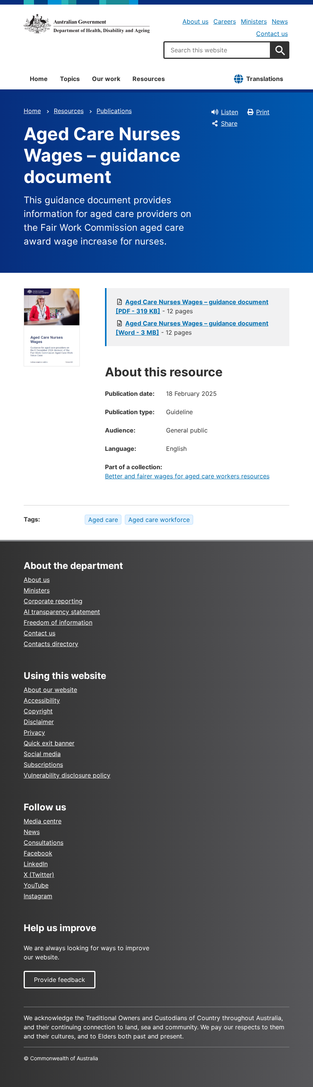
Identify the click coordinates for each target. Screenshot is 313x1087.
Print (262, 112)
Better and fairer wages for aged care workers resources (187, 476)
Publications (114, 111)
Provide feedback (59, 979)
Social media (42, 754)
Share (229, 123)
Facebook (38, 853)
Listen (229, 112)
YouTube (36, 885)
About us (195, 21)
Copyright (38, 711)
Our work (106, 79)
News (280, 21)
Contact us (272, 33)
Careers (224, 21)
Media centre (42, 821)
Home (39, 79)
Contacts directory (51, 644)
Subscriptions (43, 764)
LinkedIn (36, 864)
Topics (70, 79)
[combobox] (217, 50)
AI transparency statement (62, 612)
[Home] (87, 24)
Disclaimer (39, 722)
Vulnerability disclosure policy (67, 775)
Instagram (38, 896)
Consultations (43, 842)
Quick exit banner (49, 743)
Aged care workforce (159, 519)
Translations (264, 79)
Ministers (254, 21)
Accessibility (42, 700)
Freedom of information (58, 622)
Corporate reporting (53, 601)
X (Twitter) (39, 874)
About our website (50, 689)
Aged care (103, 519)
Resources (148, 79)
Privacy (34, 732)
